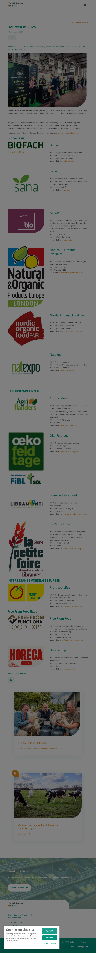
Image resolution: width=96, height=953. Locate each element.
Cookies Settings (50, 943)
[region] (31, 937)
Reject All (49, 938)
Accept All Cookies (49, 931)
